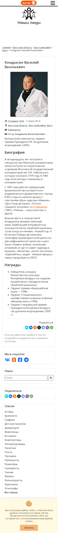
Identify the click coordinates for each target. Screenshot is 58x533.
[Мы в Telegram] (26, 359)
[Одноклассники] (35, 327)
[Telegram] (43, 327)
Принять (29, 527)
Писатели (10, 448)
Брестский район (42, 47)
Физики (9, 476)
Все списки (11, 492)
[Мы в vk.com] (7, 359)
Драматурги (12, 428)
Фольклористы (13, 480)
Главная (6, 47)
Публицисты (12, 460)
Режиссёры (11, 464)
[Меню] (53, 3)
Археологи (11, 415)
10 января (13, 121)
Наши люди (29, 22)
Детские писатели (15, 423)
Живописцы (11, 432)
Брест (5, 50)
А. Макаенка (40, 206)
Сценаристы (12, 468)
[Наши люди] (29, 18)
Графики (10, 419)
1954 (21, 121)
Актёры (9, 411)
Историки (10, 436)
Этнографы (11, 488)
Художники (11, 484)
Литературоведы (15, 444)
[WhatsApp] (51, 327)
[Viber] (47, 327)
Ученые (9, 472)
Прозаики (10, 456)
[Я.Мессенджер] (26, 327)
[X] (39, 327)
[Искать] (50, 377)
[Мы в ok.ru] (14, 359)
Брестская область (22, 47)
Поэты (8, 452)
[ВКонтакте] (31, 327)
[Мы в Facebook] (20, 359)
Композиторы (13, 440)
